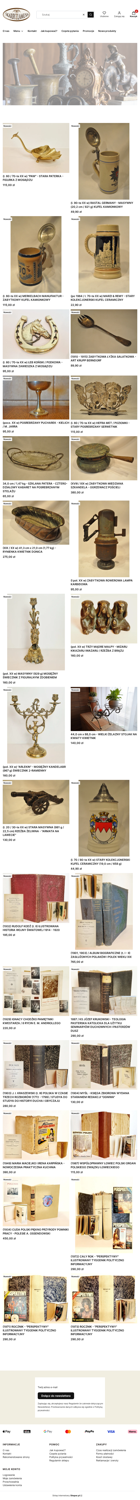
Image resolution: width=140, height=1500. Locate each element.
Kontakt (7, 1453)
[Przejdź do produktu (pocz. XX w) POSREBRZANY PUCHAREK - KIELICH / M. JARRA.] (36, 397)
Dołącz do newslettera (56, 1395)
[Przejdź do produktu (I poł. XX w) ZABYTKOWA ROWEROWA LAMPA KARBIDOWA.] (104, 539)
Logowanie (9, 1474)
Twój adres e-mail (47, 1387)
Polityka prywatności (61, 1457)
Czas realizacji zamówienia (111, 1450)
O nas (6, 1450)
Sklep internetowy (66, 1495)
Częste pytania (57, 1453)
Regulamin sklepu (59, 1460)
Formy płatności (105, 1453)
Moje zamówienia (12, 1478)
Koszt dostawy (104, 1457)
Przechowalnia (11, 1481)
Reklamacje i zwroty (107, 1460)
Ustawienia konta (12, 1485)
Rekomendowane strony (16, 1457)
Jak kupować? (57, 1450)
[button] (91, 15)
